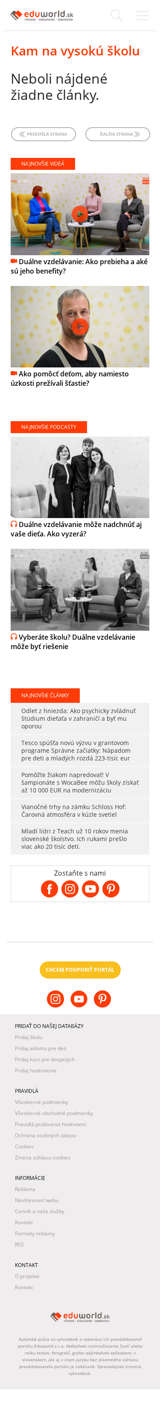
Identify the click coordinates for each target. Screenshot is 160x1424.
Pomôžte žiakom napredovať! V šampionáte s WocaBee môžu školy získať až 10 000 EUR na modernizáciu (80, 782)
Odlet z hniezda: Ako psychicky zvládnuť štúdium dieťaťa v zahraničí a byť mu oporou (78, 718)
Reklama (25, 1189)
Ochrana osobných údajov (45, 1135)
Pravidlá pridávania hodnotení (50, 1124)
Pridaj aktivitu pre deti (41, 1048)
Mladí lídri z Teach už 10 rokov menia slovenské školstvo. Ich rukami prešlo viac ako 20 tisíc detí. (74, 838)
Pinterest (103, 1006)
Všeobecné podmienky (41, 1102)
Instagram (56, 1006)
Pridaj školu (28, 1037)
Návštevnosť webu (36, 1200)
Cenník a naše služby (39, 1211)
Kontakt (24, 1222)
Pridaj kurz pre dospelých (45, 1059)
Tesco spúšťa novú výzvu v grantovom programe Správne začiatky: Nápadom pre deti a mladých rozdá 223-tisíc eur (76, 750)
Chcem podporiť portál (80, 969)
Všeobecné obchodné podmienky (54, 1113)
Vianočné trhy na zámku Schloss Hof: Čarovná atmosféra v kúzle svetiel (73, 810)
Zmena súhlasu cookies (42, 1157)
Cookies (24, 1146)
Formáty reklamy (35, 1233)
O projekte (27, 1276)
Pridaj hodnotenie (36, 1070)
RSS (19, 1244)
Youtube (80, 1006)
